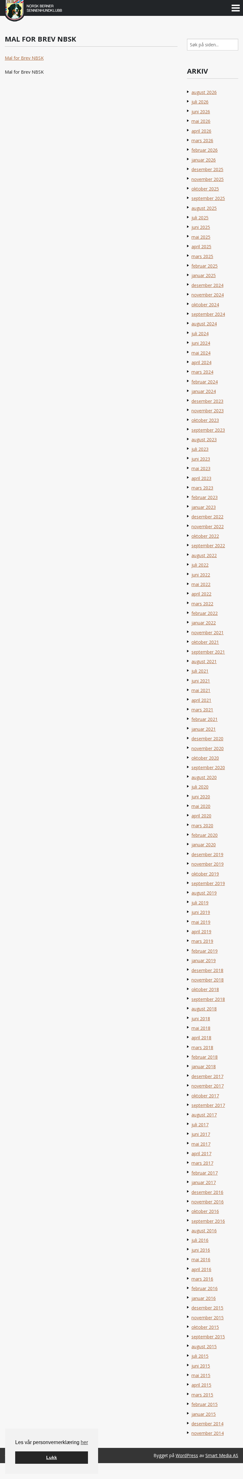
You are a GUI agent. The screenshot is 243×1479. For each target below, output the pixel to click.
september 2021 (208, 652)
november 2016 (207, 1202)
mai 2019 (200, 922)
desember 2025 (207, 169)
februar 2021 (204, 719)
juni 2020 (200, 797)
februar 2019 (204, 951)
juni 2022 (200, 575)
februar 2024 (204, 382)
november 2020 (207, 748)
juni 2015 (200, 1366)
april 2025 (201, 246)
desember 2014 (207, 1424)
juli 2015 (200, 1356)
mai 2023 (200, 468)
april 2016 (201, 1269)
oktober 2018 (205, 989)
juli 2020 (200, 787)
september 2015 (208, 1337)
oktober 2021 (205, 642)
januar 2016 (203, 1298)
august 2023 (204, 439)
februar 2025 (204, 266)
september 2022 (208, 546)
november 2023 (207, 411)
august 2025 (204, 208)
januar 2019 (203, 960)
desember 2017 (207, 1076)
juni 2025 (200, 227)
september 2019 (208, 883)
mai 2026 (200, 121)
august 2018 (204, 1009)
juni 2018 (200, 1019)
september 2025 (208, 198)
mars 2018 (202, 1047)
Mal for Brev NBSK (24, 58)
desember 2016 (207, 1192)
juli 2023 (200, 449)
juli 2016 (200, 1240)
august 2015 (204, 1346)
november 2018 (207, 980)
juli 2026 (200, 102)
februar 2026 (204, 150)
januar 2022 (203, 623)
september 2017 (208, 1105)
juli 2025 (200, 218)
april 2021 (201, 700)
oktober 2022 (205, 536)
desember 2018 (207, 970)
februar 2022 (204, 613)
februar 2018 (204, 1057)
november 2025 (207, 179)
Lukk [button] (51, 1457)
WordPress (187, 1455)
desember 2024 (207, 285)
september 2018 (208, 999)
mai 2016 (200, 1259)
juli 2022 (200, 565)
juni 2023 (200, 459)
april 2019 (201, 932)
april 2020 (201, 816)
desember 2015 (207, 1308)
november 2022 (207, 526)
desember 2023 (207, 401)
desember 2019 (207, 854)
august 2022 (204, 555)
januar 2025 (203, 275)
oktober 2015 (205, 1327)
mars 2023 (202, 488)
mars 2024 (202, 372)
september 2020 (208, 767)
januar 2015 (203, 1414)
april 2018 (201, 1038)
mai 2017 (200, 1144)
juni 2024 (200, 343)
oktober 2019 (205, 874)
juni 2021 (200, 681)
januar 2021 (203, 729)
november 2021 (207, 633)
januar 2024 (203, 391)
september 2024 (208, 314)
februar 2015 (204, 1404)
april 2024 (201, 362)
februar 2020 (204, 835)
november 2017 (207, 1086)
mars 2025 (202, 256)
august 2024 (204, 324)
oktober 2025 (205, 189)
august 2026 (204, 92)
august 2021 (204, 661)
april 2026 (201, 131)
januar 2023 (203, 507)
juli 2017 (200, 1125)
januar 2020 (203, 845)
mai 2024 (200, 353)
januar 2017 (203, 1182)
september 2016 (208, 1221)
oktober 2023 (205, 420)
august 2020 (204, 777)
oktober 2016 (205, 1211)
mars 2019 (202, 941)
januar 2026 (203, 160)
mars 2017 (202, 1163)
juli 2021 (200, 671)
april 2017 (201, 1153)
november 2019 (207, 864)
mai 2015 (200, 1375)
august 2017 (204, 1115)
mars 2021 (202, 710)
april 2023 (201, 478)
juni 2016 (200, 1250)
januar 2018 (203, 1066)
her (84, 1442)
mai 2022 (200, 584)
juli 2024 (200, 333)
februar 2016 (204, 1288)
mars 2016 (202, 1279)
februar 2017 (204, 1173)
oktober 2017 (205, 1096)
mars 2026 (202, 140)
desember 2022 (207, 517)
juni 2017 (200, 1134)
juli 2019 (200, 903)
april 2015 (201, 1385)
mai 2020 (200, 806)
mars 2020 (202, 826)
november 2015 (207, 1318)
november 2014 (207, 1433)
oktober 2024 (205, 305)
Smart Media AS (221, 1455)
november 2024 (207, 295)
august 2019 (204, 893)
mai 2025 (200, 237)
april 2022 (201, 594)
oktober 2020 (205, 758)
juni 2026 (200, 112)
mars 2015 (202, 1395)
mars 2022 (202, 604)
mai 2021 (200, 690)
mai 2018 (200, 1028)
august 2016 (204, 1231)
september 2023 (208, 430)
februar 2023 (204, 497)
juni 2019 (200, 912)
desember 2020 (207, 739)
